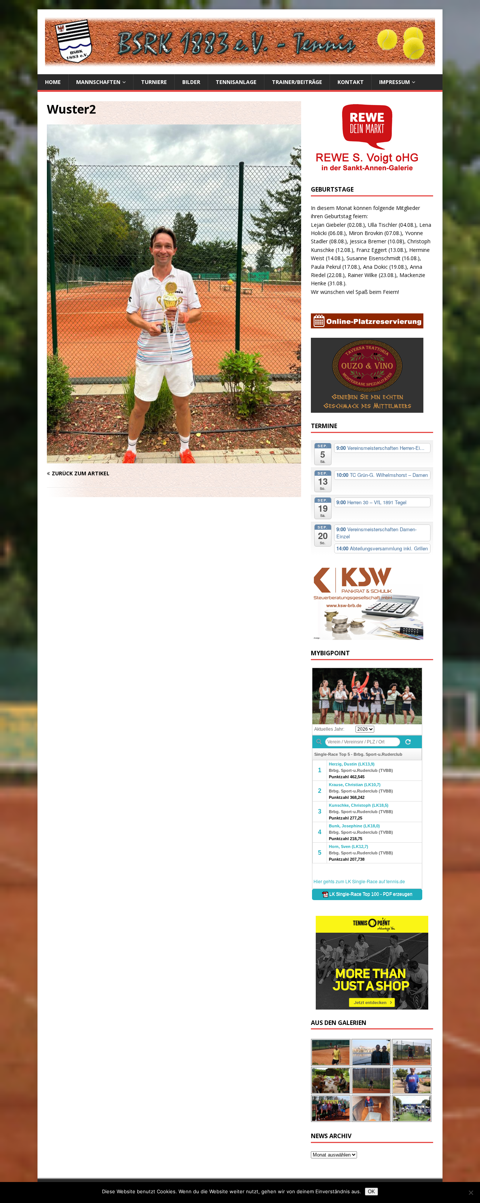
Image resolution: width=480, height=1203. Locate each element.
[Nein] (470, 1192)
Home (53, 81)
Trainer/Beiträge (297, 81)
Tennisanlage (236, 81)
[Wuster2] (174, 459)
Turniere (154, 81)
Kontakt (351, 81)
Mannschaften (98, 81)
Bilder (191, 81)
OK (371, 1191)
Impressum (394, 81)
